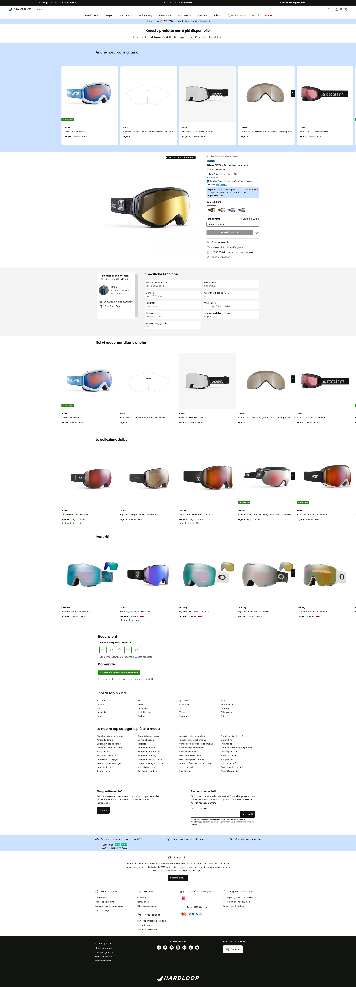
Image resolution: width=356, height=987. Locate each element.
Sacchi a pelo (103, 771)
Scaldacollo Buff (228, 763)
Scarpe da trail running (149, 752)
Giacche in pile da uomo (108, 756)
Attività (216, 15)
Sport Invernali (184, 15)
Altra (140, 701)
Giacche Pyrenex (187, 752)
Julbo (211, 161)
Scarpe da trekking (147, 748)
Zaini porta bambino (147, 771)
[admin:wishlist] (256, 232)
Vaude (182, 712)
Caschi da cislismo (147, 767)
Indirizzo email (199, 808)
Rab (98, 708)
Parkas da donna (105, 740)
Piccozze (142, 744)
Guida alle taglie (250, 219)
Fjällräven (183, 701)
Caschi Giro (226, 740)
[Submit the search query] (329, 10)
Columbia (184, 704)
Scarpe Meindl (186, 767)
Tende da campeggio (107, 760)
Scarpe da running (147, 756)
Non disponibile (229, 232)
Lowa (99, 716)
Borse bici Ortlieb (229, 756)
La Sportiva (102, 712)
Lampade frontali (105, 767)
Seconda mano (238, 15)
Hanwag (225, 708)
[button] (151, 205)
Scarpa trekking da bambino (151, 763)
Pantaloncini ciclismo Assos (234, 736)
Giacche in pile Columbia (191, 760)
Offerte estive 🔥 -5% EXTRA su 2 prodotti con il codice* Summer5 (178, 21)
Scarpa (182, 708)
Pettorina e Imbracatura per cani (236, 748)
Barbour (142, 716)
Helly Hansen (144, 712)
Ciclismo (202, 15)
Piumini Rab (226, 744)
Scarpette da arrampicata (150, 760)
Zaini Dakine (185, 771)
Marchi (255, 15)
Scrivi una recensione (216, 169)
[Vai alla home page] (209, 156)
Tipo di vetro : (214, 219)
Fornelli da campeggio (149, 736)
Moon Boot (143, 708)
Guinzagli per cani (229, 752)
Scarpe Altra (227, 760)
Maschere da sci (231, 156)
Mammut (183, 716)
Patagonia (101, 701)
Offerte (268, 15)
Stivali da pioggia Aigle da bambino (196, 744)
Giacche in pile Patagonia (191, 748)
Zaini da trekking (146, 740)
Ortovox (100, 704)
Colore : (214, 202)
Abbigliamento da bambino (192, 736)
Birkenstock (226, 712)
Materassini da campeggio (109, 763)
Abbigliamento (91, 15)
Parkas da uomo (104, 752)
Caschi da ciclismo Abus (232, 767)
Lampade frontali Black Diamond (195, 763)
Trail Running (145, 15)
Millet (140, 704)
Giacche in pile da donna (109, 744)
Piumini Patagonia (229, 771)
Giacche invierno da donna (110, 736)
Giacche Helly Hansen (190, 756)
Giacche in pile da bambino (192, 740)
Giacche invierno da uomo (109, 748)
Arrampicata (165, 15)
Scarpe (108, 15)
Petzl (223, 716)
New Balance (227, 704)
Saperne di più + (215, 195)
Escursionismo (125, 15)
